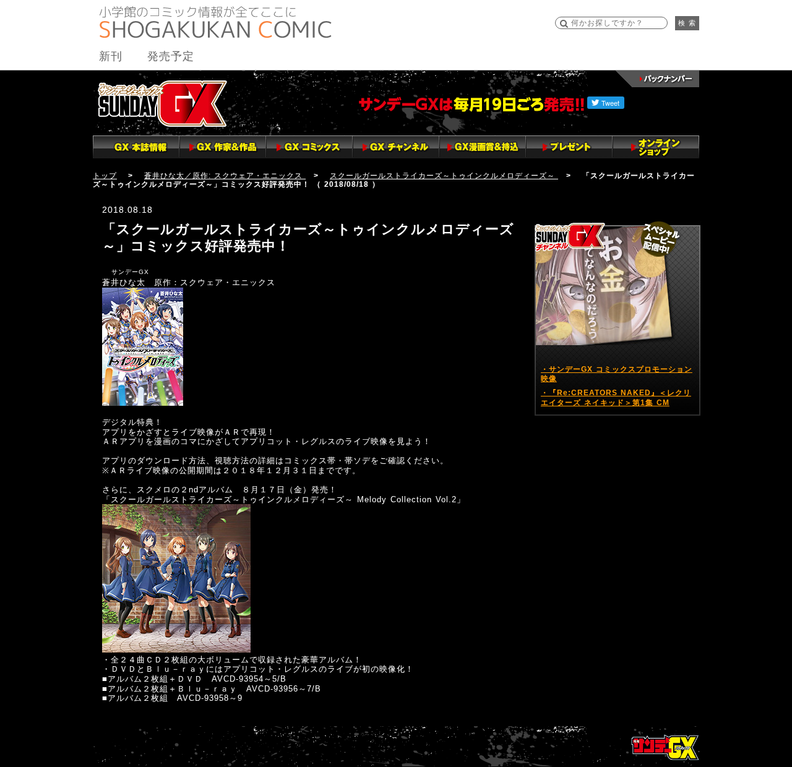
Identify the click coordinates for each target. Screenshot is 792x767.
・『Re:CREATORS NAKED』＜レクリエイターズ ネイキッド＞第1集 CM (616, 397)
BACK (12, 711)
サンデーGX (162, 103)
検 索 (687, 23)
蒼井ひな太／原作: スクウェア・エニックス (225, 175)
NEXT (12, 721)
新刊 (111, 56)
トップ (105, 175)
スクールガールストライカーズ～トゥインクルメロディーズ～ (444, 175)
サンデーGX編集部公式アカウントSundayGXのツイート (599, 211)
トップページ (665, 747)
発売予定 (170, 56)
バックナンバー (657, 79)
